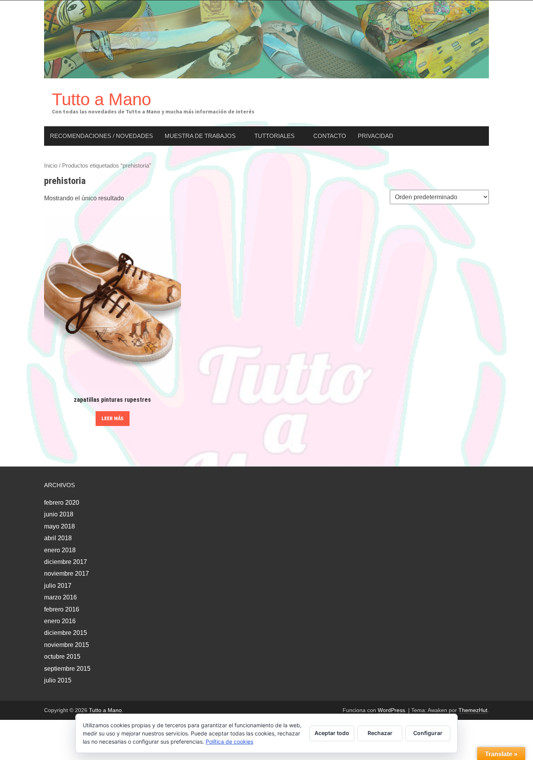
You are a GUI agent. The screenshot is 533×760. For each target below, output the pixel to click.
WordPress (391, 710)
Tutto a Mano (101, 99)
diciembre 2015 (65, 632)
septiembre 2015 (67, 668)
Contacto (329, 136)
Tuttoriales (274, 136)
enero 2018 (60, 550)
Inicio (50, 166)
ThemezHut (472, 710)
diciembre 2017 (65, 562)
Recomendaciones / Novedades (101, 136)
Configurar (427, 733)
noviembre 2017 (66, 573)
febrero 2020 (61, 502)
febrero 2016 (61, 609)
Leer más (112, 418)
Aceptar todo (331, 733)
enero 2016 (60, 621)
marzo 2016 (60, 597)
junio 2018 (58, 514)
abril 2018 (58, 538)
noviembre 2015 (66, 645)
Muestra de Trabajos (200, 136)
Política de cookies (229, 741)
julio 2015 (57, 680)
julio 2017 (57, 585)
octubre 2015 (62, 656)
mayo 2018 (59, 526)
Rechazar (380, 733)
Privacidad (375, 136)
